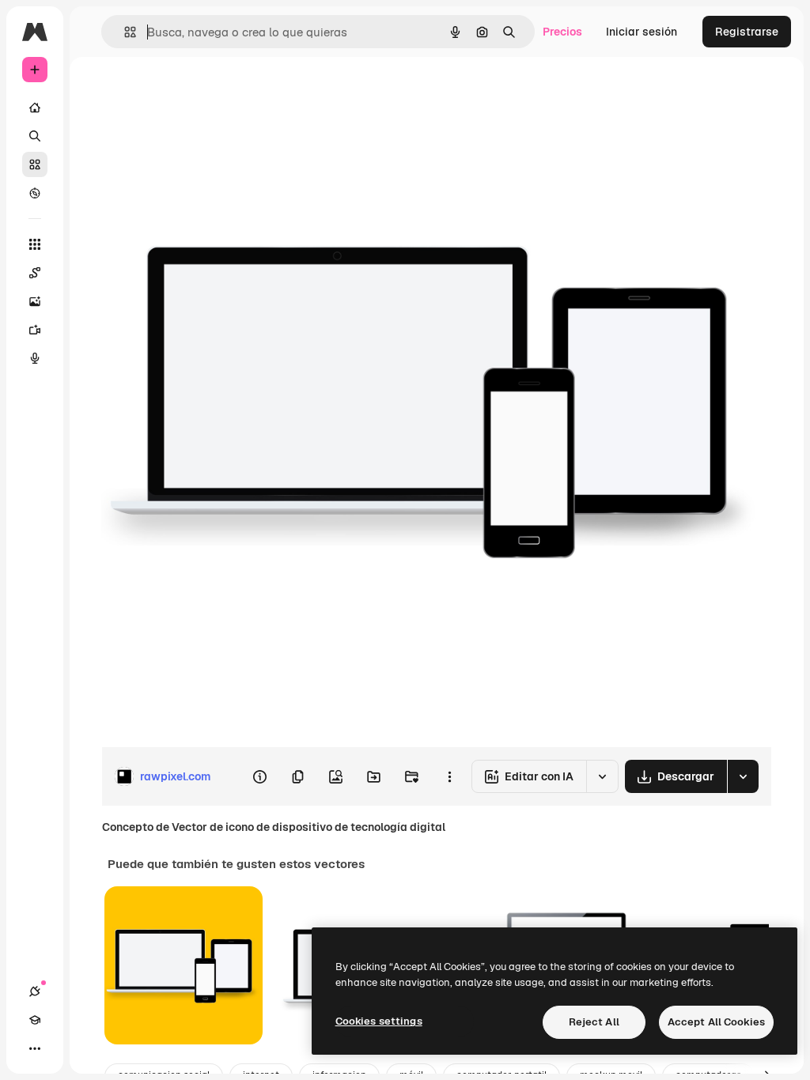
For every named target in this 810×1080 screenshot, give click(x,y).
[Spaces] (34, 272)
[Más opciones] (449, 776)
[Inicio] (34, 107)
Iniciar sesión (641, 32)
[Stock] (34, 164)
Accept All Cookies (716, 1022)
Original (202, 92)
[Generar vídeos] (34, 329)
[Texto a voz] (34, 358)
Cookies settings (378, 1021)
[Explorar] (34, 193)
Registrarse (746, 32)
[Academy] (34, 1020)
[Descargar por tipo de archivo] (743, 776)
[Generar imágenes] (34, 301)
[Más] (34, 1048)
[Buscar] (34, 136)
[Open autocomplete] (124, 32)
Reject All (594, 1022)
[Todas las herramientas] (34, 244)
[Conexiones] (34, 991)
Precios (562, 32)
